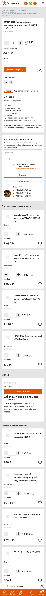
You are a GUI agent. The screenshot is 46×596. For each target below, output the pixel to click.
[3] (10, 383)
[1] (5, 383)
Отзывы (34, 90)
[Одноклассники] (11, 82)
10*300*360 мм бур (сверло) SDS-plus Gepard (27, 337)
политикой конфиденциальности (25, 168)
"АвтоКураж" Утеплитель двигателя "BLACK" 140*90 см (26, 258)
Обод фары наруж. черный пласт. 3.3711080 (27, 435)
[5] (15, 383)
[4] (12, 383)
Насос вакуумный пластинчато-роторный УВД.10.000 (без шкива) (25, 477)
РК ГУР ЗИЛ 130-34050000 (26, 551)
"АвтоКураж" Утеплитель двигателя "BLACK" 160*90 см (26, 298)
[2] (7, 383)
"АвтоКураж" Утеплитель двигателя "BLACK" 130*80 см (26, 218)
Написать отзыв (23, 391)
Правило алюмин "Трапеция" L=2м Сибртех (27, 516)
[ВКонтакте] (6, 82)
